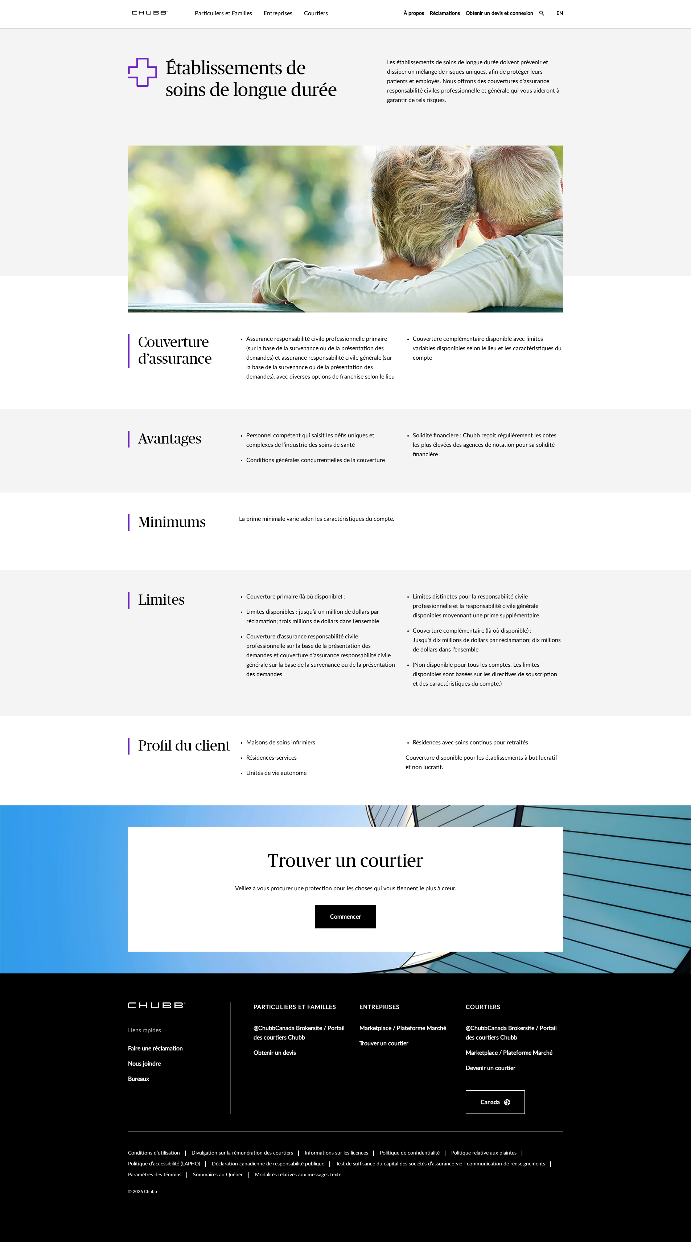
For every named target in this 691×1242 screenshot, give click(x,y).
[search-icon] (542, 14)
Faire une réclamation (155, 1048)
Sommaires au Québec (218, 1174)
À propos (414, 13)
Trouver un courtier (383, 1043)
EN (559, 13)
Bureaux (138, 1079)
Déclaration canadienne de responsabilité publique (268, 1164)
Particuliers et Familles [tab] (223, 13)
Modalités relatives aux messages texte (298, 1174)
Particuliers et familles (295, 1007)
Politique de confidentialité (410, 1153)
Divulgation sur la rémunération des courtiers (242, 1153)
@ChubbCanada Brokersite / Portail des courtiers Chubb (299, 1033)
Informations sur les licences (336, 1153)
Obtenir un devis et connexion (499, 13)
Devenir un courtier (490, 1068)
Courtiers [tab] (316, 13)
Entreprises (379, 1007)
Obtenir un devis (275, 1053)
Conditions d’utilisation (154, 1153)
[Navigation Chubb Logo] (150, 14)
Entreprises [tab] (278, 13)
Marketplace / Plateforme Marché (402, 1028)
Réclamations (445, 13)
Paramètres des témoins (154, 1174)
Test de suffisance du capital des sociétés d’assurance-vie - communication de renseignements (440, 1164)
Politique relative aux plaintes (484, 1153)
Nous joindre (144, 1064)
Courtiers (483, 1007)
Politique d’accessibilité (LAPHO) (164, 1164)
